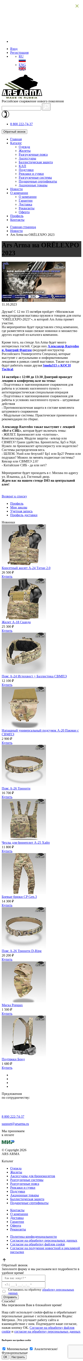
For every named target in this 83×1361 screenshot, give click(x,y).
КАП (22, 166)
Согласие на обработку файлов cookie (37, 1244)
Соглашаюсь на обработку (41, 1291)
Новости (16, 189)
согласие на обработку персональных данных (47, 1331)
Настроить (18, 1357)
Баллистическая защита (36, 162)
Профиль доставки (23, 515)
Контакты (17, 220)
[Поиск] (46, 106)
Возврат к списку (14, 496)
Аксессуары (27, 158)
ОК (5, 1357)
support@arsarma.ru (15, 1124)
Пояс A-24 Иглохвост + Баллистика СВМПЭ (34, 676)
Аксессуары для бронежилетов (32, 1176)
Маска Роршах (12, 1005)
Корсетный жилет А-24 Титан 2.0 (26, 568)
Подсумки (26, 170)
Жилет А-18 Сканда (16, 622)
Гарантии (26, 200)
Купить (7, 576)
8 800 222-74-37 (21, 124)
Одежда (24, 147)
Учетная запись (21, 511)
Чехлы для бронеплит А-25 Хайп (26, 842)
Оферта (24, 212)
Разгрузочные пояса (33, 154)
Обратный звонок (14, 131)
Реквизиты (26, 208)
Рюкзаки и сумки (31, 173)
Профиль (16, 216)
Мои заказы (18, 507)
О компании (19, 193)
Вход (13, 49)
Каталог (16, 143)
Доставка (25, 204)
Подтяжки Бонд (13, 1059)
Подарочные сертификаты (38, 181)
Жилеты (25, 150)
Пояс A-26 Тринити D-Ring (22, 951)
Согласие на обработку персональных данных (43, 1240)
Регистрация (19, 52)
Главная (16, 139)
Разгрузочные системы (35, 177)
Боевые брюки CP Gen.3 (19, 897)
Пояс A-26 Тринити (16, 788)
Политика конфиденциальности (33, 1236)
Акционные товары (33, 185)
